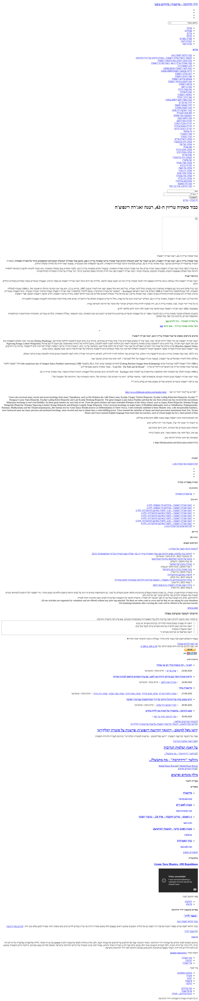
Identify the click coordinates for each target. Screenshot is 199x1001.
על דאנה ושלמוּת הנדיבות (181, 747)
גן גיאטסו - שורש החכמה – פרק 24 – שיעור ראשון (165, 816)
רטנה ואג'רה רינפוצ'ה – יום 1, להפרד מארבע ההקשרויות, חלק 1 (164, 510)
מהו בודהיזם (186, 988)
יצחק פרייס (187, 154)
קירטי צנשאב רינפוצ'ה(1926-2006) (176, 71)
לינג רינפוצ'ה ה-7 (184, 65)
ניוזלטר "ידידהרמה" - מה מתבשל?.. (173, 760)
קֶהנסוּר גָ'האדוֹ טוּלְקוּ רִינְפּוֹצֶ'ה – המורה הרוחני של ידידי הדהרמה (164, 58)
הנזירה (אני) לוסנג (184, 120)
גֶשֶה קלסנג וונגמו (185, 118)
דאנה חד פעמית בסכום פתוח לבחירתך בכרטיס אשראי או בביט (164, 623)
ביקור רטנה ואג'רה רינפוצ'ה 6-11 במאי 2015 (172, 585)
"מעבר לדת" (191, 915)
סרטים (189, 904)
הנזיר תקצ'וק (186, 136)
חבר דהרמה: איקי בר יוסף (180, 186)
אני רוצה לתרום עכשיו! (187, 643)
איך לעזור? (187, 963)
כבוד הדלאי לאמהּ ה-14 (181, 55)
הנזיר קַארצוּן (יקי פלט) (182, 110)
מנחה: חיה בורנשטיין (183, 141)
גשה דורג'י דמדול (184, 97)
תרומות (188, 960)
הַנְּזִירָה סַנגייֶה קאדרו (183, 123)
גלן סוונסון (187, 131)
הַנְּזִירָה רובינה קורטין (183, 128)
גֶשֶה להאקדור (186, 92)
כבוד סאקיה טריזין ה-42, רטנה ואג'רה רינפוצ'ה (171, 63)
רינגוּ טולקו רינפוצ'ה (183, 73)
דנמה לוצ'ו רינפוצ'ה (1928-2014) (177, 68)
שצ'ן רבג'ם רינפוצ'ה (183, 76)
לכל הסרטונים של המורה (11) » (178, 526)
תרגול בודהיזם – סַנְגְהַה (182, 993)
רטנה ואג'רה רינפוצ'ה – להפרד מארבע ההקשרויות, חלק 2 (166, 513)
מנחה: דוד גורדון (185, 178)
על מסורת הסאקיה (183, 494)
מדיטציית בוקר (185, 688)
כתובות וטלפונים (184, 973)
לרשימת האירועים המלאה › (185, 721)
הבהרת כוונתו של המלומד (180, 564)
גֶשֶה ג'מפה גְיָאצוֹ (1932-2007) (179, 99)
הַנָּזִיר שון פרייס (185, 102)
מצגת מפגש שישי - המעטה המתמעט (172, 828)
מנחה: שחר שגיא (184, 173)
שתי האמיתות (184, 840)
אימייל (189, 975)
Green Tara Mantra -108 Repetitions (176, 864)
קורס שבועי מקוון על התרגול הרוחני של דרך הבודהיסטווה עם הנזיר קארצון (159, 699)
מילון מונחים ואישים (184, 775)
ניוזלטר (189, 983)
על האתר (194, 937)
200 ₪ (143, 646)
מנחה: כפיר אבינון (184, 162)
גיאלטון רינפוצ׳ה (185, 94)
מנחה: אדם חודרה (184, 149)
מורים (189, 33)
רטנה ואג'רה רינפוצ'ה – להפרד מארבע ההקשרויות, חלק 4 (166, 518)
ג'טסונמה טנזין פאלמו (183, 115)
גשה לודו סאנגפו (185, 183)
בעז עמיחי (187, 147)
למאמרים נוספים (190, 852)
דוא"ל (194, 194)
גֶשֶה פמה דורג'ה (185, 89)
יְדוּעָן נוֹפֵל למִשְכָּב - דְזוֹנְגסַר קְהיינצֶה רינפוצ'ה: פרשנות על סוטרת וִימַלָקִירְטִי (147, 730)
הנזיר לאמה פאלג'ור (183, 107)
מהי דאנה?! (187, 958)
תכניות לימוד (186, 41)
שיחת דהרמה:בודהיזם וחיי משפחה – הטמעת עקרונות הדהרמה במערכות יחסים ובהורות (153, 580)
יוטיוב (189, 978)
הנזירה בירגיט (186, 165)
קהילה (189, 36)
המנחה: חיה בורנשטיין (182, 157)
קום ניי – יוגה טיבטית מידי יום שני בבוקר (174, 665)
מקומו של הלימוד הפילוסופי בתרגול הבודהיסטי (172, 559)
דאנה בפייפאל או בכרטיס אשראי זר (176, 632)
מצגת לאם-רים (184, 804)
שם (196, 191)
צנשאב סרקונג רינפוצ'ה (182, 79)
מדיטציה (187, 792)
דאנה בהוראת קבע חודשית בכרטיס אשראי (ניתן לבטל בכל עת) (164, 626)
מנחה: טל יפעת (185, 167)
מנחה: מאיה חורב (184, 152)
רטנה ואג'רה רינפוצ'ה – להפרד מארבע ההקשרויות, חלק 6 (166, 523)
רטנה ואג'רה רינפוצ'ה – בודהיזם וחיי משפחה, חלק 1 (169, 505)
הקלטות (188, 901)
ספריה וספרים (186, 38)
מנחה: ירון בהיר (185, 170)
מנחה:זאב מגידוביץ (184, 181)
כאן (167, 321)
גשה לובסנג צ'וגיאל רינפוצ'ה (180, 81)
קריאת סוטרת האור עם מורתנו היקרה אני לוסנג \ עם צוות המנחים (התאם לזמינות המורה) (152, 676)
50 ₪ (154, 646)
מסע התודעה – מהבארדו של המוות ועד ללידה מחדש (169, 710)
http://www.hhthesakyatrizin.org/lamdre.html (145, 392)
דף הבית (194, 200)
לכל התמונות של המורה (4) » (185, 464)
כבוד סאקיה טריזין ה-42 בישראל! (177, 569)
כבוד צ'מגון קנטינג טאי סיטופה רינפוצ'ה (175, 60)
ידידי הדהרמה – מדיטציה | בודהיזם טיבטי (176, 4)
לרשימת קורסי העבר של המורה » (183, 548)
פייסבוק (188, 980)
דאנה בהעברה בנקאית (182, 629)
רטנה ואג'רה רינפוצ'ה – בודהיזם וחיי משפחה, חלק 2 (169, 507)
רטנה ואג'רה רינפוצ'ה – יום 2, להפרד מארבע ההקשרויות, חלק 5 (164, 521)
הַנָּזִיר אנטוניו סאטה (183, 105)
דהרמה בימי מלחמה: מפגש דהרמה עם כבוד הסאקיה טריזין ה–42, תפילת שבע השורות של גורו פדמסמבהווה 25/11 (142, 553)
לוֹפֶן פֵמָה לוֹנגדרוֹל (184, 113)
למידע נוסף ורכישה (15, 926)
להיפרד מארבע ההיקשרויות (180, 574)
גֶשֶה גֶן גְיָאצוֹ (186, 86)
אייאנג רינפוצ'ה (185, 84)
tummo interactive (178, 953)
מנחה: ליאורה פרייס (183, 139)
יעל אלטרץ (187, 160)
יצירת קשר (187, 43)
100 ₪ (149, 646)
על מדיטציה (187, 991)
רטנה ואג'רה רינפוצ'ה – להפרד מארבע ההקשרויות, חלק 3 (166, 515)
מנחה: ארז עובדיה (184, 175)
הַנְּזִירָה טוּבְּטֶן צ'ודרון (183, 126)
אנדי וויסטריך (186, 133)
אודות (189, 28)
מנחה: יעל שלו (185, 144)
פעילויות (188, 30)
